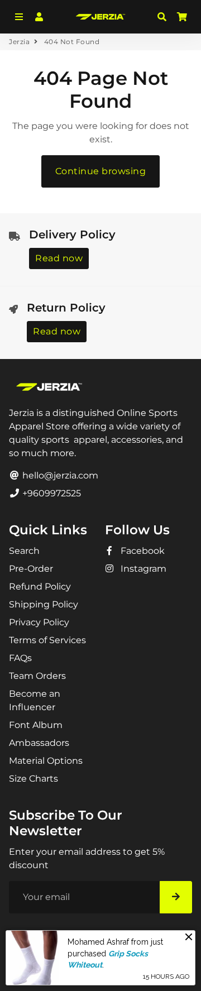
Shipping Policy (43, 604)
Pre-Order (31, 568)
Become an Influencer (34, 700)
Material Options (46, 760)
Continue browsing (100, 171)
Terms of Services (47, 640)
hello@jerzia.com (59, 475)
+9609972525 (50, 493)
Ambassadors (39, 743)
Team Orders (37, 676)
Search (24, 550)
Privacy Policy (39, 622)
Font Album (36, 725)
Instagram (142, 568)
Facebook (141, 550)
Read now (59, 258)
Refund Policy (40, 586)
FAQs (20, 658)
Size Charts (33, 778)
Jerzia (19, 41)
